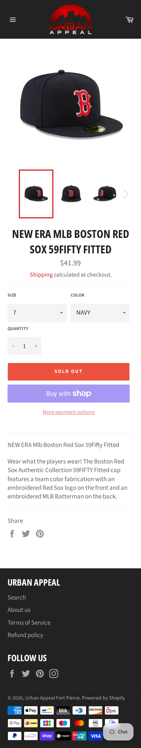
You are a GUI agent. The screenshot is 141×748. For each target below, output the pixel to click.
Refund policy (25, 635)
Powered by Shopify (103, 697)
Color (77, 295)
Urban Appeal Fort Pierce (52, 697)
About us (19, 610)
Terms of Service (29, 622)
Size (12, 295)
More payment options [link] (68, 412)
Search (17, 597)
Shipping (41, 275)
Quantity (18, 329)
